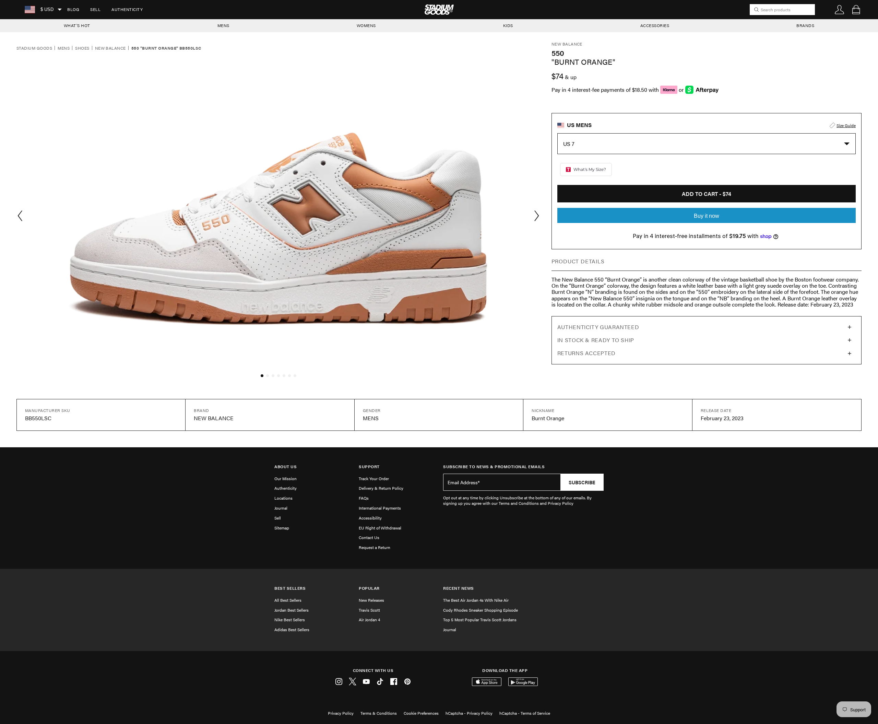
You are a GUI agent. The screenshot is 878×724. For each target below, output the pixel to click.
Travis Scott (369, 610)
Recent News (458, 588)
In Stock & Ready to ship (595, 340)
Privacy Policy (341, 713)
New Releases (371, 600)
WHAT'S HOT (77, 25)
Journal (280, 508)
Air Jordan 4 (369, 619)
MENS (223, 25)
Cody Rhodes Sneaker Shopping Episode (480, 610)
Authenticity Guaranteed (598, 327)
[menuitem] (73, 9)
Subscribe (582, 482)
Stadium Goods (34, 48)
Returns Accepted (586, 353)
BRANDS (805, 25)
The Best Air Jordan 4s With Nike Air (476, 600)
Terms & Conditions (378, 713)
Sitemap (281, 528)
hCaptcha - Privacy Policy (469, 713)
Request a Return (374, 547)
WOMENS (366, 25)
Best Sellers (290, 588)
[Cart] (856, 9)
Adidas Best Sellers (291, 629)
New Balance (110, 48)
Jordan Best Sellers (291, 610)
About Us (285, 467)
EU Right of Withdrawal (380, 528)
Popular (369, 588)
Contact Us (369, 537)
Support (369, 467)
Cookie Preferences (421, 713)
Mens (64, 48)
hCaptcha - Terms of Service (524, 713)
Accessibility (370, 518)
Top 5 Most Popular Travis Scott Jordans (480, 619)
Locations (283, 498)
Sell (95, 9)
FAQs (364, 498)
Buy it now (706, 216)
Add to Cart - (706, 194)
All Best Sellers (287, 600)
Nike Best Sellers (289, 619)
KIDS (508, 25)
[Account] (839, 9)
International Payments (380, 508)
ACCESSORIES (654, 25)
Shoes (82, 48)
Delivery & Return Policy (381, 488)
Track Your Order (374, 478)
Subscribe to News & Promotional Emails (494, 467)
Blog (73, 9)
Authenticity (127, 9)
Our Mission (285, 478)
